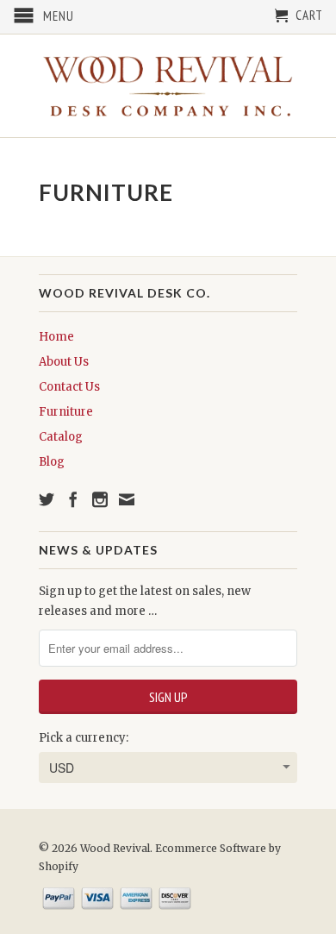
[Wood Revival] (168, 85)
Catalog (61, 436)
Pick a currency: (83, 737)
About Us (64, 361)
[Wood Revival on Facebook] (73, 499)
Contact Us (69, 386)
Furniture (66, 411)
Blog (52, 461)
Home (56, 336)
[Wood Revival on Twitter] (46, 499)
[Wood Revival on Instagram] (100, 499)
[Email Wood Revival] (126, 499)
